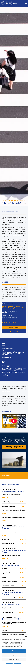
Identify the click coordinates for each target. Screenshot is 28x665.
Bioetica (4, 568)
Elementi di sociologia (8, 506)
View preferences (14, 659)
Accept (14, 651)
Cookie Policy (9, 663)
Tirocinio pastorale (7, 612)
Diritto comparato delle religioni (11, 494)
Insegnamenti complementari (11, 555)
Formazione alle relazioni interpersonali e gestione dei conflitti (14, 622)
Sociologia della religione (9, 581)
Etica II (4, 577)
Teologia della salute (8, 586)
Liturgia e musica (7, 608)
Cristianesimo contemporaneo (11, 532)
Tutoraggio (6, 366)
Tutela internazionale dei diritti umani (13, 517)
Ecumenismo (5, 539)
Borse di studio (7, 348)
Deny (14, 655)
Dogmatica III (6, 573)
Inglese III (4, 631)
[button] (25, 636)
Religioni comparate (8, 543)
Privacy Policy (17, 663)
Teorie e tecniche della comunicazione (14, 510)
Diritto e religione (7, 502)
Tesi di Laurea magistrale (9, 598)
